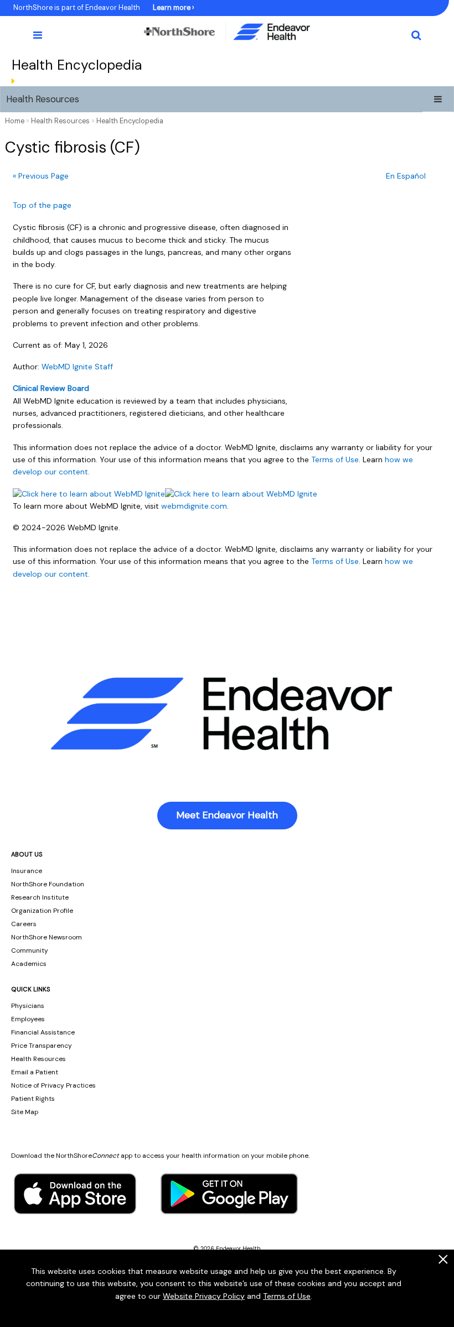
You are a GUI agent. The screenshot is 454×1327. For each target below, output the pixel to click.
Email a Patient (34, 1072)
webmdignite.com (194, 506)
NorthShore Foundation (47, 884)
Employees (28, 1019)
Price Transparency (41, 1045)
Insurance (26, 870)
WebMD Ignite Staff (77, 367)
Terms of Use (287, 1296)
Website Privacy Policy (204, 1296)
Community (29, 950)
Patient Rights (33, 1098)
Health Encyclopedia (129, 121)
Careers (24, 924)
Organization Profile (42, 910)
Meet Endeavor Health (227, 815)
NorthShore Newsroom (46, 937)
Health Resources (42, 99)
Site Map (24, 1111)
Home (14, 121)
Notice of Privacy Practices (53, 1085)
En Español (406, 176)
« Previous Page (41, 176)
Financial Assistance (43, 1032)
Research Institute (40, 897)
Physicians (27, 1005)
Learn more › (173, 7)
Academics (29, 963)
